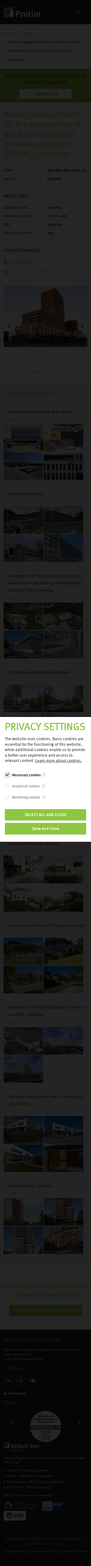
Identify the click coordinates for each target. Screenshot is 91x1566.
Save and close (45, 828)
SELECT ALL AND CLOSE (45, 814)
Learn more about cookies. (58, 760)
